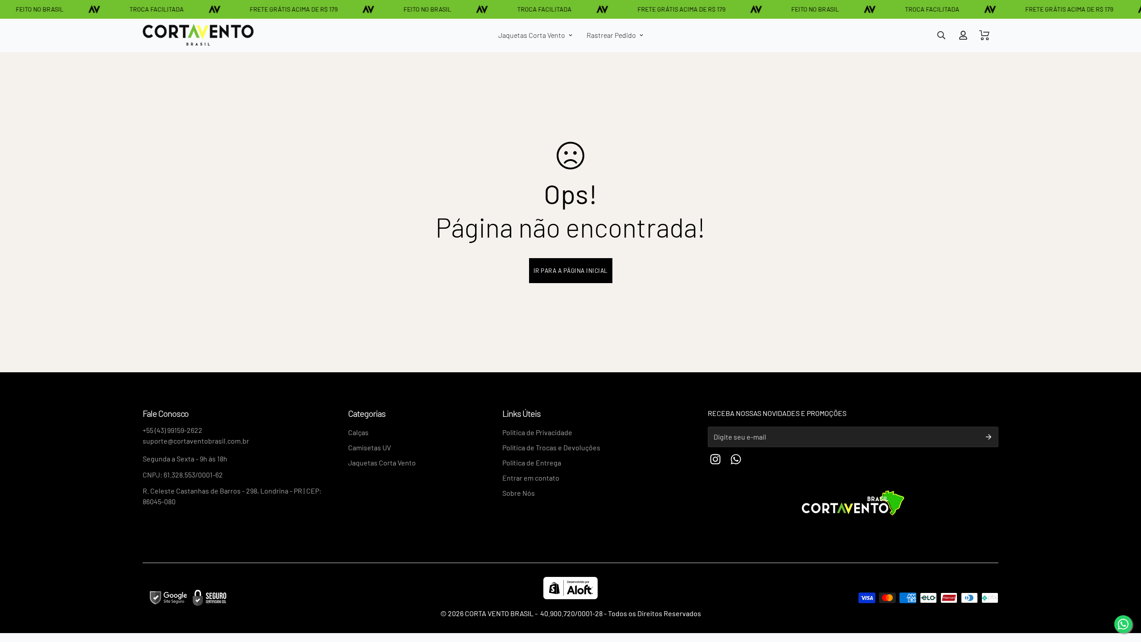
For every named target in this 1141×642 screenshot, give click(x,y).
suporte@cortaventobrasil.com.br (196, 440)
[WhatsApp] (1123, 624)
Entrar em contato (530, 477)
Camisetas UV (369, 447)
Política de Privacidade (537, 432)
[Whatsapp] (735, 459)
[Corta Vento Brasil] (198, 35)
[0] (984, 35)
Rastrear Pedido (611, 35)
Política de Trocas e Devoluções (551, 447)
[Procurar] (941, 35)
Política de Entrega (531, 462)
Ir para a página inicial (571, 270)
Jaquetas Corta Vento (531, 35)
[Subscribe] (988, 437)
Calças (358, 432)
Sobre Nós (518, 493)
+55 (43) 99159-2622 (172, 430)
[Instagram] (715, 459)
